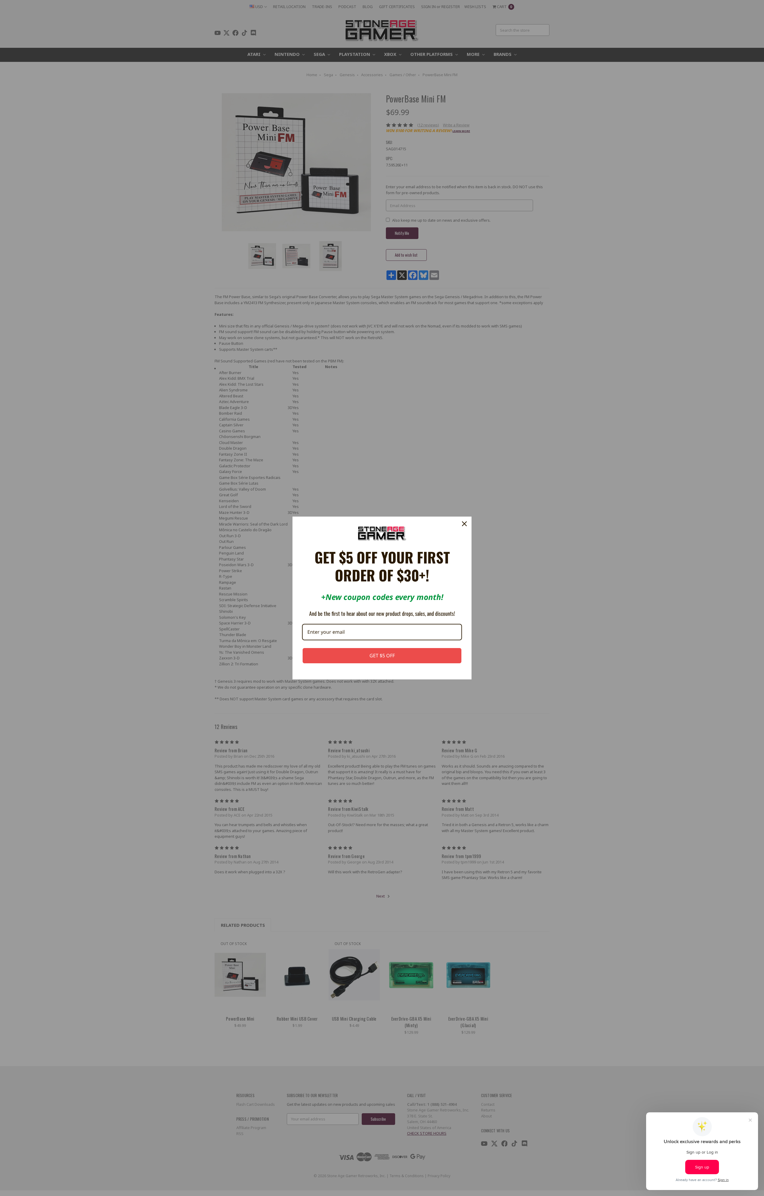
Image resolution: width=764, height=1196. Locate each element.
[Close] (464, 524)
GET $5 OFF (382, 655)
